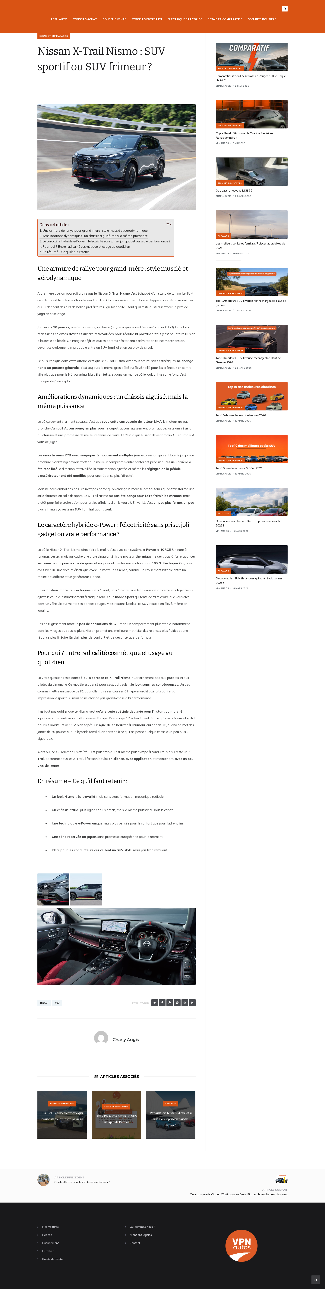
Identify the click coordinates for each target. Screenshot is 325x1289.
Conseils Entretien (147, 19)
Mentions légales (141, 1235)
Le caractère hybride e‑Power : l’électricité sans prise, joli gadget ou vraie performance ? (106, 241)
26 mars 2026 (241, 253)
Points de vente (52, 1259)
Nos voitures (50, 1227)
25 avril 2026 (243, 196)
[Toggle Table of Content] (166, 224)
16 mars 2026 (240, 531)
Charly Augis (52, 81)
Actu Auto (59, 19)
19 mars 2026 (243, 420)
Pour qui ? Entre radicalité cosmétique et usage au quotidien (86, 246)
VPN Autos (222, 143)
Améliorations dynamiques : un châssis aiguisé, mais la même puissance (95, 236)
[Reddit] (177, 1002)
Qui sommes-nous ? (142, 1227)
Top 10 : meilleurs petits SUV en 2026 (239, 468)
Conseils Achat (85, 19)
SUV (57, 1003)
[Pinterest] (184, 1002)
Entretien (48, 1251)
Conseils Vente (114, 19)
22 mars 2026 (243, 368)
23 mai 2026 (242, 86)
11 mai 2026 (239, 143)
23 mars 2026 (243, 310)
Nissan (44, 1003)
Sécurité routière (262, 19)
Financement (50, 1243)
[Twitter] (154, 1002)
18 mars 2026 (243, 473)
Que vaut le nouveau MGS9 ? (234, 190)
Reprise (47, 1235)
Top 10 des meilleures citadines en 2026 (241, 415)
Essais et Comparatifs (225, 19)
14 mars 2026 (240, 588)
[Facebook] (162, 1002)
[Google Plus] (169, 1002)
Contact (135, 1243)
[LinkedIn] (192, 1002)
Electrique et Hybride (185, 19)
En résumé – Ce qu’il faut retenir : (66, 252)
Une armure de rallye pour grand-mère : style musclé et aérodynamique (95, 230)
